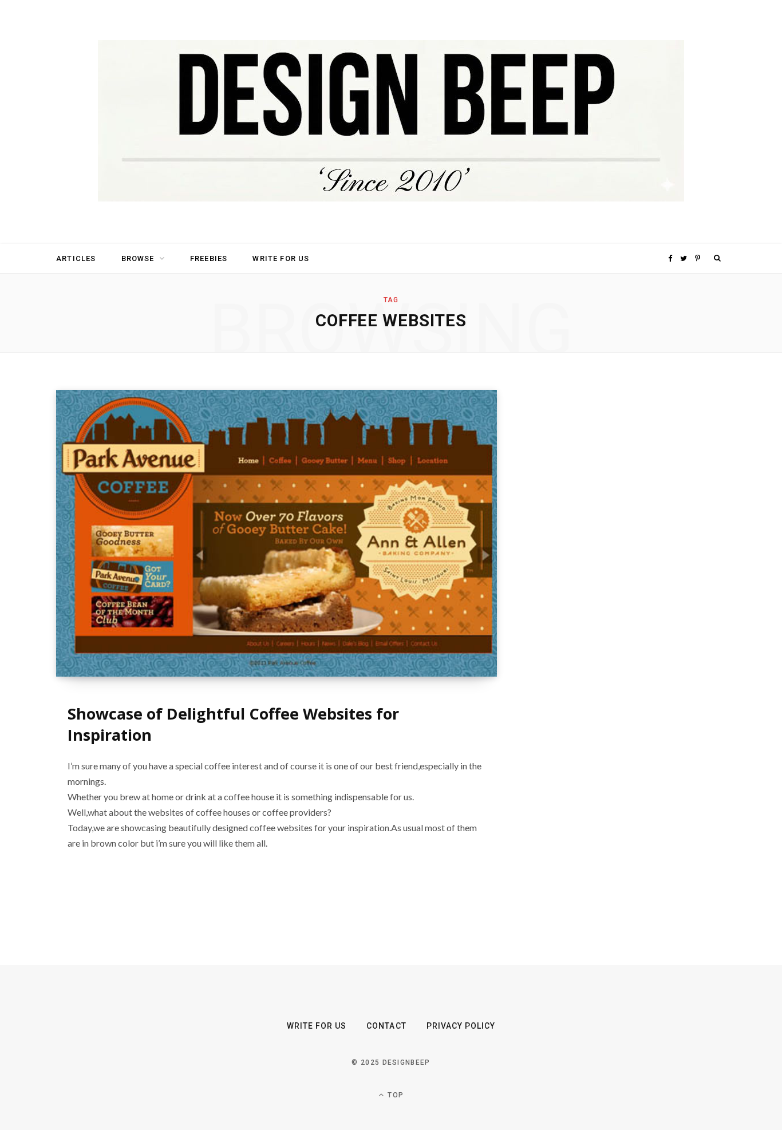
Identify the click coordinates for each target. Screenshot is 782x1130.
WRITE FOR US (280, 258)
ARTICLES (76, 258)
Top (394, 1095)
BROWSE (138, 258)
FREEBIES (208, 258)
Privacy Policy (461, 1025)
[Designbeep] (391, 122)
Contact (386, 1025)
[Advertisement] (617, 561)
